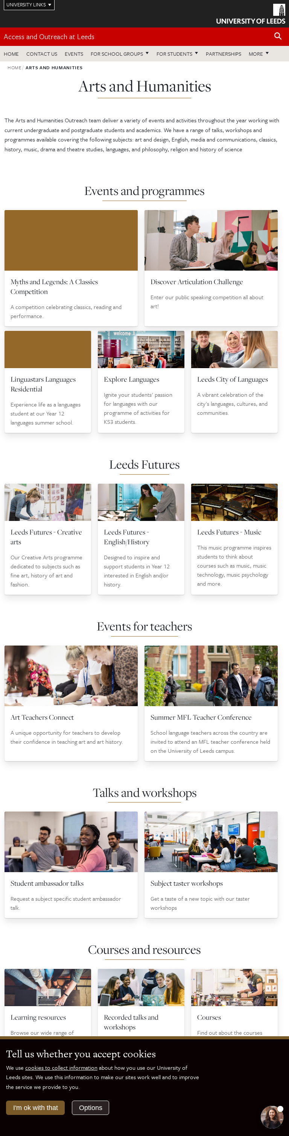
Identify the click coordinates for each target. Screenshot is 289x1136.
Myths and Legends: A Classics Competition (54, 286)
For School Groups (117, 54)
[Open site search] (278, 36)
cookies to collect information (61, 1067)
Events (74, 54)
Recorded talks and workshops (131, 1022)
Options (90, 1108)
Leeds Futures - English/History (126, 537)
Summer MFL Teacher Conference (201, 717)
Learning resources (38, 1017)
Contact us (41, 54)
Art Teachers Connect (42, 717)
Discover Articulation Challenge (197, 281)
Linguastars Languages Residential (43, 384)
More (261, 53)
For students (174, 54)
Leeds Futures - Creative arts (46, 537)
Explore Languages (131, 379)
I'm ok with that (35, 1108)
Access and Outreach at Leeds (49, 36)
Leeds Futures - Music (229, 532)
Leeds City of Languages (232, 379)
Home (11, 54)
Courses (209, 1017)
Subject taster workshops (187, 883)
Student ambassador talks (47, 883)
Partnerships (223, 54)
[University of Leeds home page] (250, 13)
